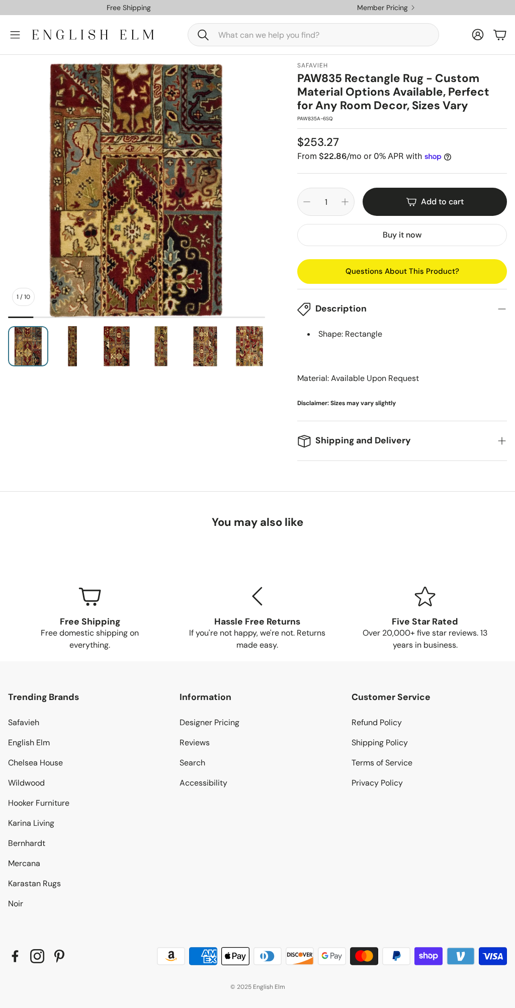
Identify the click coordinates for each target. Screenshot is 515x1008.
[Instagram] (37, 956)
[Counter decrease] (307, 202)
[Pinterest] (59, 956)
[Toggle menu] (15, 35)
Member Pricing (382, 7)
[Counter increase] (345, 202)
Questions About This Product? (402, 271)
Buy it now (402, 234)
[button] (313, 35)
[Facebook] (15, 956)
